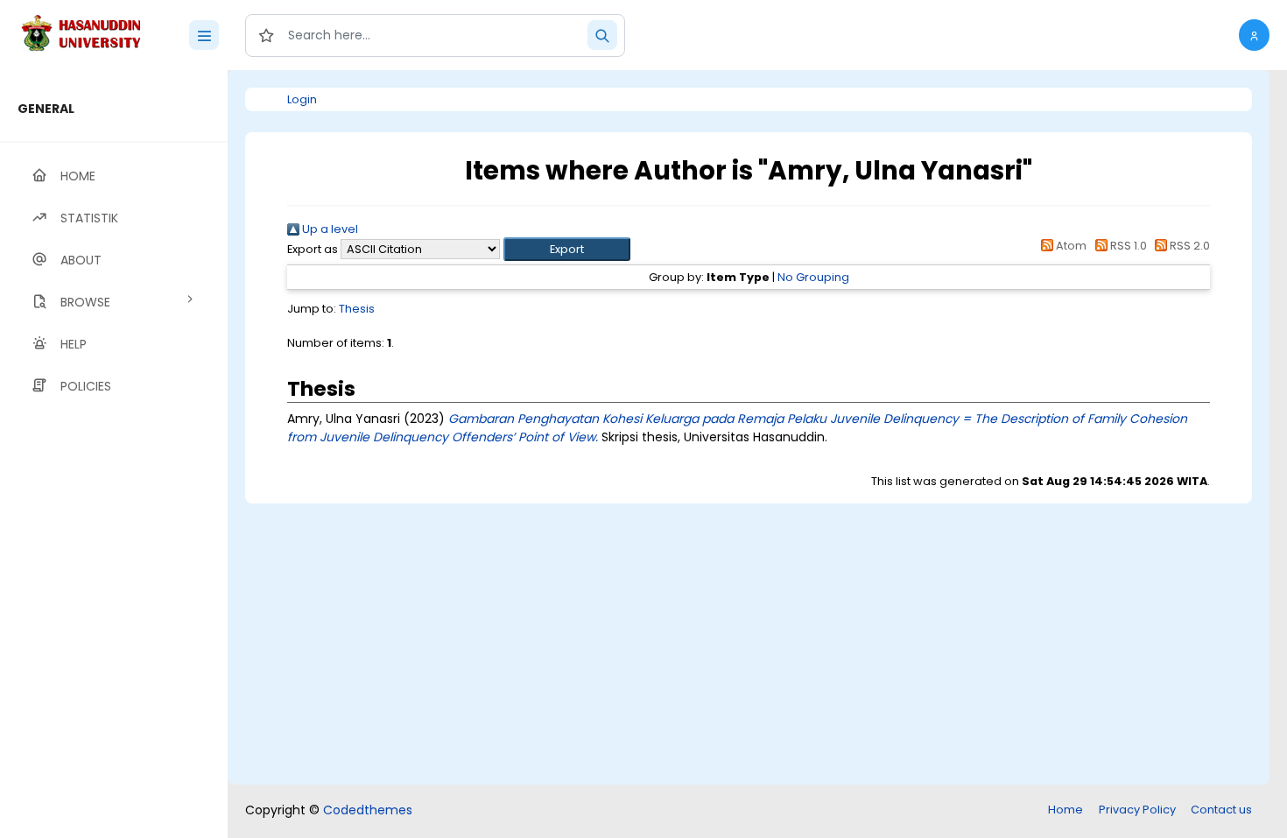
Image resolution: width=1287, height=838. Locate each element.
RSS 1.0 (1127, 245)
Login (302, 99)
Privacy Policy (1137, 809)
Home (1065, 809)
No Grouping (813, 277)
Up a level (328, 229)
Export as (312, 249)
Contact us (1221, 809)
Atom (1070, 245)
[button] (1254, 35)
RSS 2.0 (1188, 245)
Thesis (357, 308)
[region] (114, 454)
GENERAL (46, 108)
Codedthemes (367, 810)
